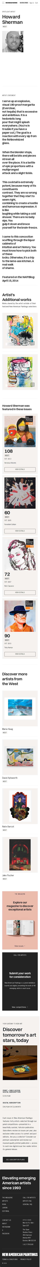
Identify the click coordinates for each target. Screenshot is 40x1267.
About (4, 1223)
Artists (5, 1201)
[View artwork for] (32, 343)
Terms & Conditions (10, 1259)
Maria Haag (7, 729)
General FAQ (27, 1204)
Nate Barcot (8, 827)
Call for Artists (29, 1197)
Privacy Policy (25, 1259)
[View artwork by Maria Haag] (20, 708)
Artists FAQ (27, 1201)
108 (8, 451)
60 (7, 512)
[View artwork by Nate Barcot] (20, 806)
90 (7, 636)
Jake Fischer (8, 875)
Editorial (5, 1211)
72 (7, 574)
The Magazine (7, 1197)
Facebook (5, 1233)
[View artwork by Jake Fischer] (20, 855)
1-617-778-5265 (28, 1244)
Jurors (5, 1207)
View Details (20, 469)
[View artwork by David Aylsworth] (20, 757)
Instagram (6, 1226)
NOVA (4, 1204)
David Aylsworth (9, 778)
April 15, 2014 (10, 280)
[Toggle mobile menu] (3, 3)
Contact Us (6, 1220)
